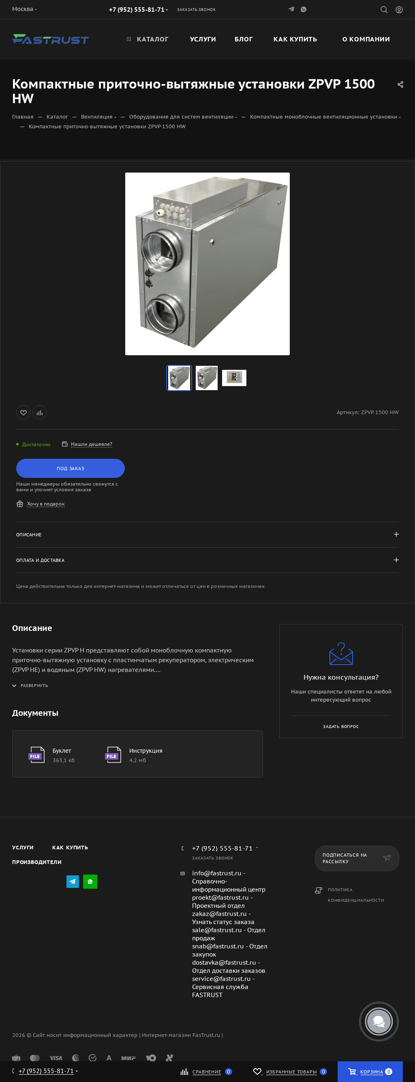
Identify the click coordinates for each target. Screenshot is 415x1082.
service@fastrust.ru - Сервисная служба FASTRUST (223, 987)
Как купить (70, 847)
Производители (36, 862)
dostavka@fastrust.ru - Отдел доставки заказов (228, 966)
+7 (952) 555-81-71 (137, 9)
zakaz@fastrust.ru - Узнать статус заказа (223, 918)
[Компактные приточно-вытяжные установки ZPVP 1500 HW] (207, 264)
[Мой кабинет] (399, 11)
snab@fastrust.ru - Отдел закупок (229, 950)
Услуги (23, 847)
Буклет (62, 750)
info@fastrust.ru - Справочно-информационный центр (228, 881)
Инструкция (146, 750)
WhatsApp (304, 9)
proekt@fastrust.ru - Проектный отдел (222, 901)
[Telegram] (292, 9)
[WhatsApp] (90, 882)
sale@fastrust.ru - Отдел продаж (228, 934)
